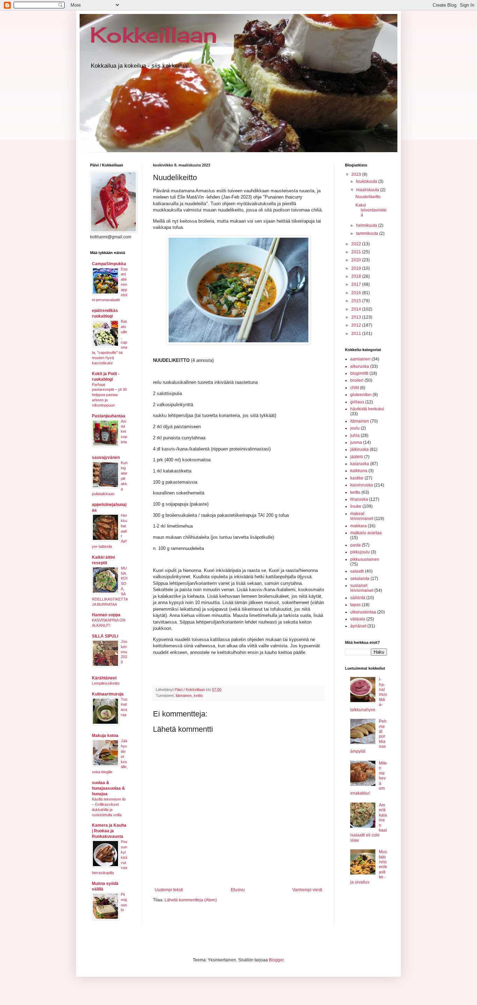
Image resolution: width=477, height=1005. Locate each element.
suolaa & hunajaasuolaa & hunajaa (108, 788)
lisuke (355, 506)
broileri (357, 380)
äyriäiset (358, 626)
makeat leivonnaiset (361, 516)
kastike (357, 478)
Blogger (276, 960)
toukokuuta (367, 181)
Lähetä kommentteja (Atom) (190, 900)
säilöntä (357, 597)
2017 (356, 284)
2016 (356, 292)
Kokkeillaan (153, 34)
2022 (356, 243)
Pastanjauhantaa (108, 416)
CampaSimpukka (109, 263)
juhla (355, 435)
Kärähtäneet (104, 678)
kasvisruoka (361, 485)
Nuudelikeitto (368, 196)
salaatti (357, 571)
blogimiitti (359, 373)
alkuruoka (359, 366)
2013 (356, 317)
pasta (355, 545)
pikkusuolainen (364, 559)
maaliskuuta (368, 189)
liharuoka (359, 499)
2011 (356, 333)
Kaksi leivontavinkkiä (371, 210)
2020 (356, 260)
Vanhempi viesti (307, 889)
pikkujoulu (360, 552)
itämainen (184, 695)
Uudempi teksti (169, 889)
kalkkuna (358, 470)
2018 (356, 276)
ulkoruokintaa (363, 612)
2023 (356, 174)
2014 (356, 309)
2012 (356, 325)
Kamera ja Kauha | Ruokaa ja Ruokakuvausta (109, 831)
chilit (354, 387)
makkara (358, 525)
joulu (355, 428)
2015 (356, 300)
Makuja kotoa (105, 735)
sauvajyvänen (106, 457)
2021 (356, 252)
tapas (355, 604)
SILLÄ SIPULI (105, 636)
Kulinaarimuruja (108, 694)
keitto (198, 695)
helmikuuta (367, 225)
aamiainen (360, 359)
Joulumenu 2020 (124, 651)
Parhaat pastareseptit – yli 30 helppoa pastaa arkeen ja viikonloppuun (109, 394)
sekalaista (359, 578)
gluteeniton (361, 394)
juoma (356, 442)
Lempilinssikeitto (105, 683)
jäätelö (356, 456)
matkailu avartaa (366, 532)
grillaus (357, 402)
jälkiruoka (359, 449)
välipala (357, 619)
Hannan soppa (106, 614)
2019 (356, 268)
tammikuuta (367, 233)
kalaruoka (359, 463)
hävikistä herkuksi (367, 409)
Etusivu (238, 889)
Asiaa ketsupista (124, 431)
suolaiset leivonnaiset (361, 588)
